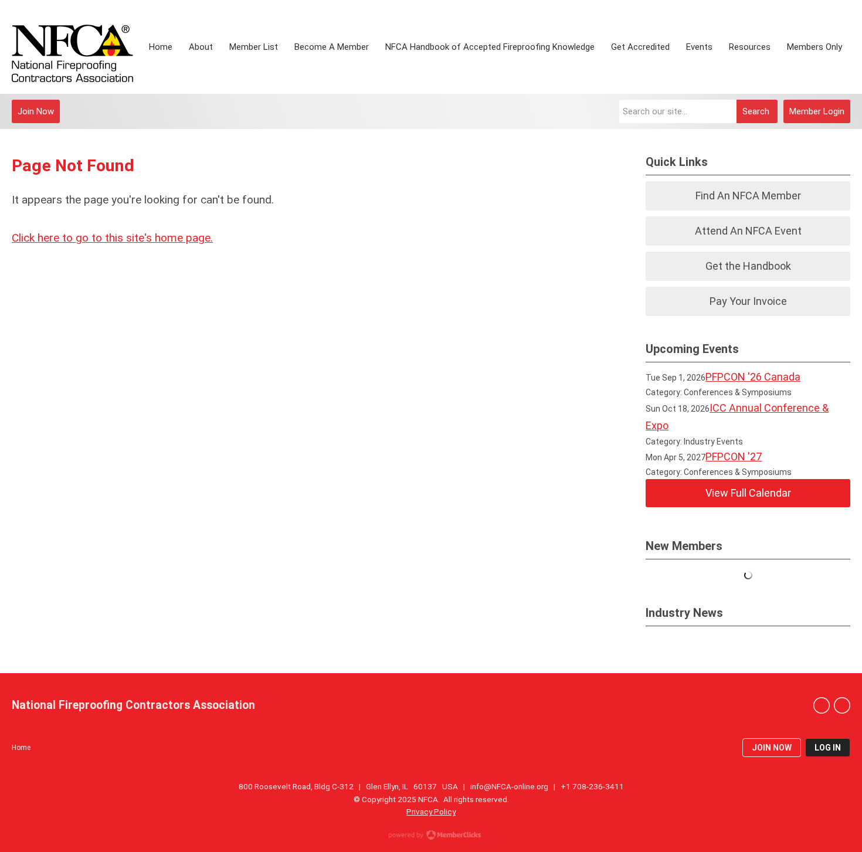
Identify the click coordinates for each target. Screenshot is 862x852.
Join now (772, 747)
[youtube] (842, 705)
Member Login (816, 111)
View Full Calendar (748, 493)
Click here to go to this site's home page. (112, 238)
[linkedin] (821, 705)
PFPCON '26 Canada (752, 377)
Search (755, 111)
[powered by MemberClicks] (431, 836)
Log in (828, 747)
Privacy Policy (431, 811)
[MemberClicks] (72, 47)
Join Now (36, 111)
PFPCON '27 (733, 456)
